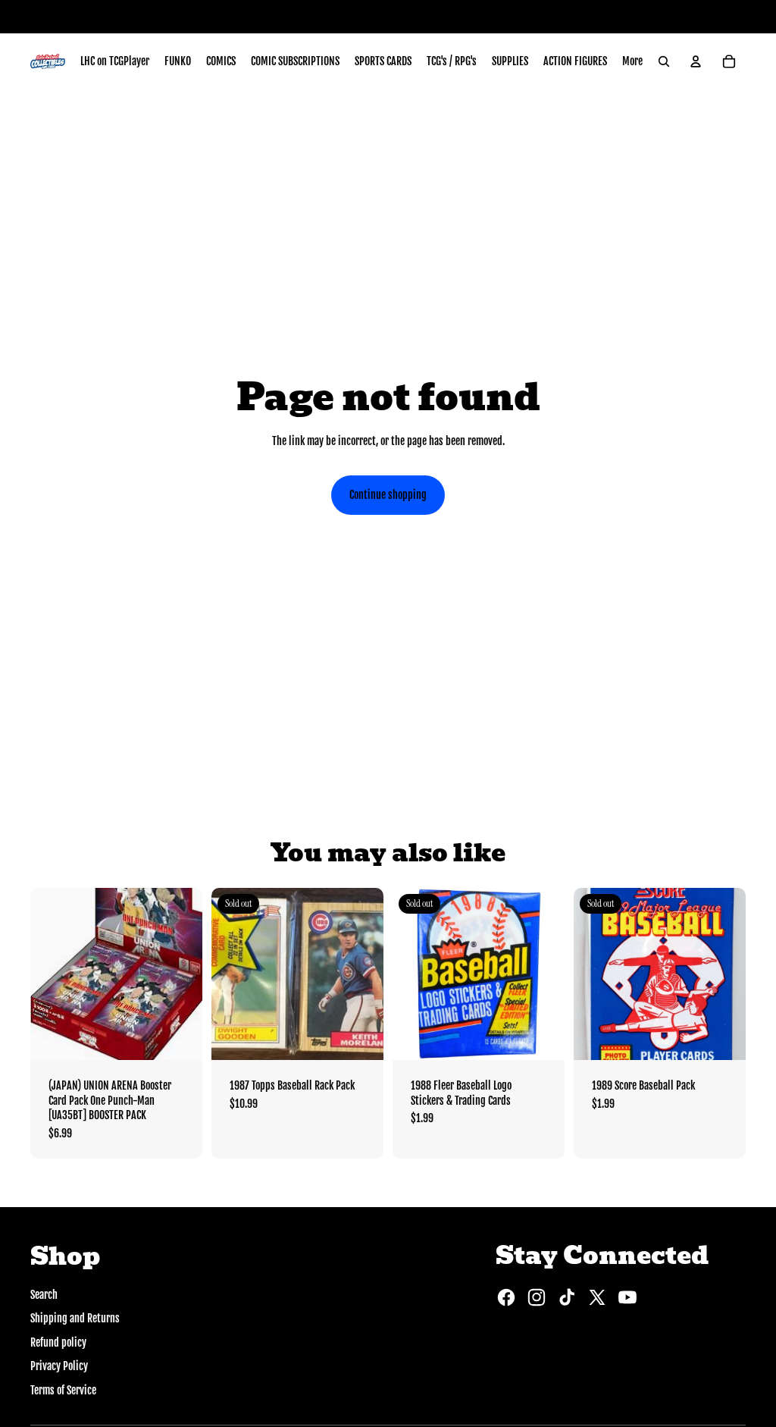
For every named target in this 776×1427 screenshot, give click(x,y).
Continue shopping (388, 494)
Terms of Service (63, 1390)
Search (44, 1294)
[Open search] (664, 61)
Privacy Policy (59, 1366)
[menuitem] (114, 61)
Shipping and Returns (75, 1318)
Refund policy (58, 1342)
